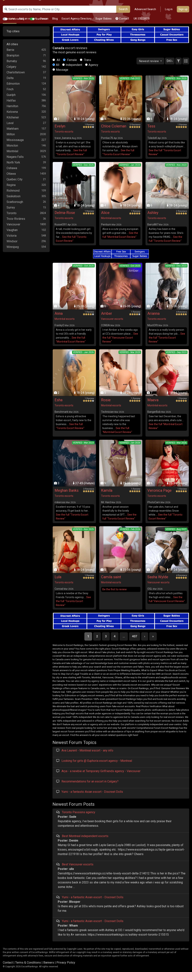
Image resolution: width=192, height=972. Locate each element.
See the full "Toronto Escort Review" (167, 337)
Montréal (12, 151)
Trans (87, 60)
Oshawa (12, 168)
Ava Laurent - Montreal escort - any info (87, 750)
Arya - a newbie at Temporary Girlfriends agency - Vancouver (101, 771)
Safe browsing (16, 18)
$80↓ (169, 61)
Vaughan (12, 230)
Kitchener (13, 117)
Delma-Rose (65, 212)
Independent (74, 65)
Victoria (11, 235)
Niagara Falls (15, 157)
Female (71, 60)
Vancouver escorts (112, 318)
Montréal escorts (111, 218)
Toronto (11, 213)
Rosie (106, 400)
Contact (123, 18)
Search (123, 9)
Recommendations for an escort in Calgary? (90, 781)
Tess (151, 126)
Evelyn (60, 126)
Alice (105, 212)
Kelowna (12, 112)
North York (13, 162)
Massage (62, 70)
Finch (10, 89)
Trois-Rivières (16, 219)
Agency (93, 65)
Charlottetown (16, 72)
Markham (13, 128)
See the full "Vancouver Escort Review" (120, 337)
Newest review (149, 61)
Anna (59, 313)
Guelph (11, 95)
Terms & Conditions (28, 962)
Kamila (106, 490)
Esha (58, 400)
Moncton (12, 145)
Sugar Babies (103, 18)
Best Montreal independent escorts (85, 836)
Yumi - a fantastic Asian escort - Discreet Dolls (92, 792)
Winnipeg (13, 247)
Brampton (13, 55)
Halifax (11, 100)
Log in (168, 9)
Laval (10, 123)
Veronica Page (159, 490)
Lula (58, 577)
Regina (11, 185)
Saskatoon (13, 196)
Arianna (153, 313)
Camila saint (111, 577)
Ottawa (11, 173)
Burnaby (12, 61)
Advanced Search (145, 9)
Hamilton (12, 106)
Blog (55, 18)
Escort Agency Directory (77, 18)
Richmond (13, 190)
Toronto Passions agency (78, 812)
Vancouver (13, 224)
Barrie (10, 50)
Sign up (183, 9)
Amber (106, 313)
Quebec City (14, 179)
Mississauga (15, 140)
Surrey (11, 207)
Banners (48, 962)
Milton (11, 134)
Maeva (152, 400)
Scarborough (15, 202)
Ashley (152, 212)
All (58, 60)
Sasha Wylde (157, 577)
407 (134, 636)
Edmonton (13, 83)
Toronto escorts (64, 131)
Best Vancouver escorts (77, 864)
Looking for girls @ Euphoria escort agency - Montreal (97, 761)
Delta (10, 78)
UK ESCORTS (141, 18)
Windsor (12, 241)
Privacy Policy (65, 962)
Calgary (11, 67)
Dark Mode (41, 18)
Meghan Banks (67, 490)
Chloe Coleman (113, 126)
